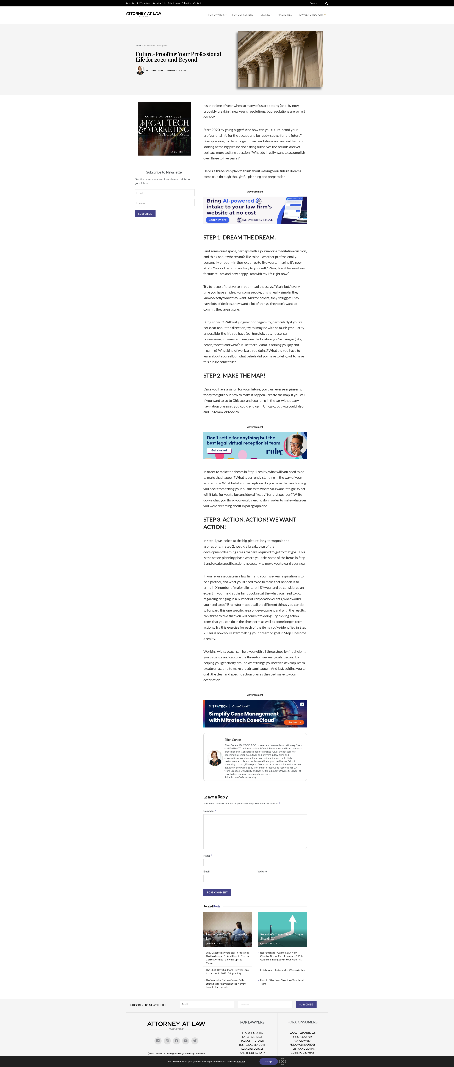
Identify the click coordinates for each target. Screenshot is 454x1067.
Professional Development (156, 45)
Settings (241, 1061)
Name (207, 855)
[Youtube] (185, 1040)
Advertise (130, 3)
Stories (265, 14)
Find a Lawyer (302, 1036)
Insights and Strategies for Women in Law (282, 969)
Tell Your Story (143, 3)
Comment (210, 811)
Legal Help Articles (302, 1032)
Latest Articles (252, 1036)
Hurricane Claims (302, 1048)
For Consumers (242, 14)
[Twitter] (194, 1040)
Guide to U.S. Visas (302, 1052)
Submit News (174, 3)
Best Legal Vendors (252, 1044)
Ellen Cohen (233, 740)
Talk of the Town (252, 1040)
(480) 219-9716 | (157, 1053)
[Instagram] (167, 1040)
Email (207, 871)
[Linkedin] (158, 1040)
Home (138, 45)
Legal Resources (252, 1048)
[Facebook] (176, 1040)
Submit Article (159, 3)
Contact (197, 3)
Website (262, 871)
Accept (269, 1061)
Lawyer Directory (311, 14)
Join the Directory (252, 1052)
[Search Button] (326, 3)
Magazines (285, 14)
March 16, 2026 (215, 943)
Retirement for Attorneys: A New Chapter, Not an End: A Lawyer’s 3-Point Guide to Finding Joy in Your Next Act (282, 956)
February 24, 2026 (270, 943)
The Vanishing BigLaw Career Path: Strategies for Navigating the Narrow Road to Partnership (226, 984)
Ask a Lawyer (302, 1040)
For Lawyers (216, 14)
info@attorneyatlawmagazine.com (186, 1053)
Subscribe (186, 3)
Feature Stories (252, 1032)
